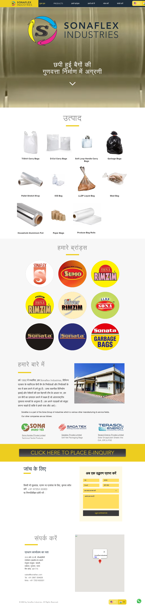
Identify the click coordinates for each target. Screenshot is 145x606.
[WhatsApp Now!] (139, 601)
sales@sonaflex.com (33, 574)
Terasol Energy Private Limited (111, 435)
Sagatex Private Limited (72, 435)
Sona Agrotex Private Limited (33, 435)
